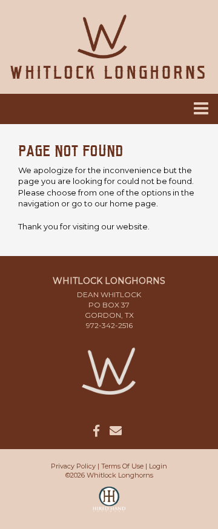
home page (133, 203)
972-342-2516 (109, 325)
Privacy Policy (73, 466)
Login (158, 466)
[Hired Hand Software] (109, 505)
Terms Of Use (122, 466)
